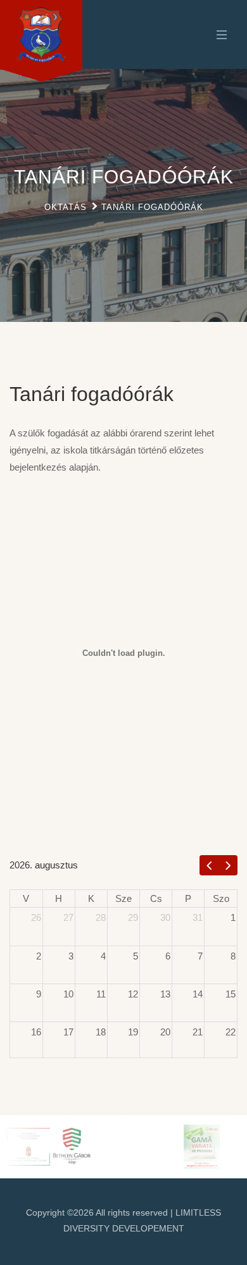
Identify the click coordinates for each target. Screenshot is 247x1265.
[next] (228, 865)
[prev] (209, 865)
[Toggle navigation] (218, 34)
